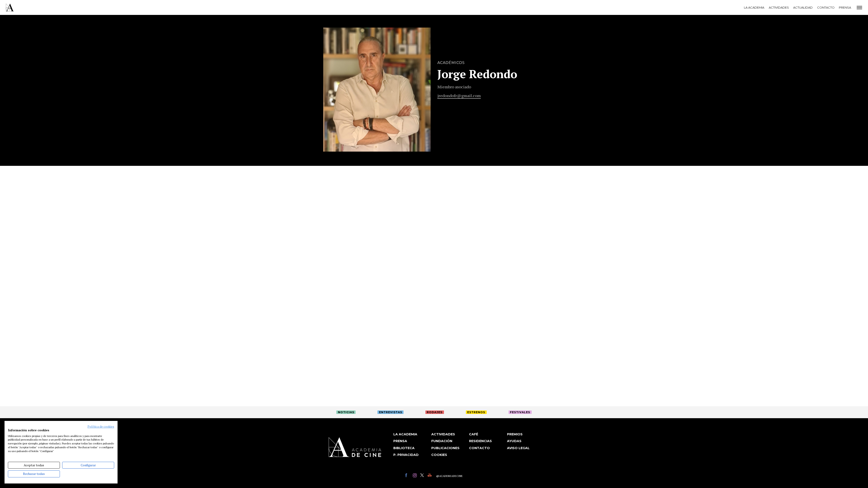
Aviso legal (518, 448)
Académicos (451, 63)
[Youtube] (430, 476)
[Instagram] (415, 476)
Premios (515, 434)
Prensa (845, 7)
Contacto (826, 7)
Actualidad (803, 7)
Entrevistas (390, 412)
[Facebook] (407, 476)
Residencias (480, 441)
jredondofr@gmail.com (459, 95)
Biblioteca (404, 448)
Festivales (520, 412)
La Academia (754, 7)
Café (473, 434)
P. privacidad (406, 455)
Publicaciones (445, 448)
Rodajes (434, 412)
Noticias (346, 412)
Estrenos (476, 412)
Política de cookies (100, 427)
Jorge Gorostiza (440, 35)
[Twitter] (422, 476)
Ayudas (514, 441)
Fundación (441, 441)
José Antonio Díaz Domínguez (454, 35)
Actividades (779, 7)
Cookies (439, 455)
